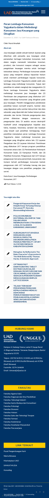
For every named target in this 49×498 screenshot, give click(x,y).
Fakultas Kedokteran (12, 422)
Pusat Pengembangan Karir (15, 451)
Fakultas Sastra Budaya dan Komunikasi (20, 403)
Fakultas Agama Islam (13, 393)
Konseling (8, 470)
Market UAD (24, 1)
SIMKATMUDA (10, 465)
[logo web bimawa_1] (20, 11)
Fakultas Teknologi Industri (15, 400)
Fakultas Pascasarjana (13, 428)
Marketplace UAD (11, 460)
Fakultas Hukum (10, 412)
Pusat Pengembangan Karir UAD (24, 5)
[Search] (36, 11)
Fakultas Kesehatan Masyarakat (17, 425)
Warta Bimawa (10, 456)
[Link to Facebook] (40, 492)
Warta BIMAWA (13, 1)
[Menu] (42, 11)
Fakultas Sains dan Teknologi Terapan (19, 415)
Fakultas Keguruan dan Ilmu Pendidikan (20, 397)
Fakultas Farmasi (11, 418)
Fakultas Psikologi (11, 406)
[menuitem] (13, 1)
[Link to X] (36, 492)
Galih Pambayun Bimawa (30, 38)
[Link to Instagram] (43, 492)
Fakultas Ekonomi (11, 409)
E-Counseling (35, 1)
